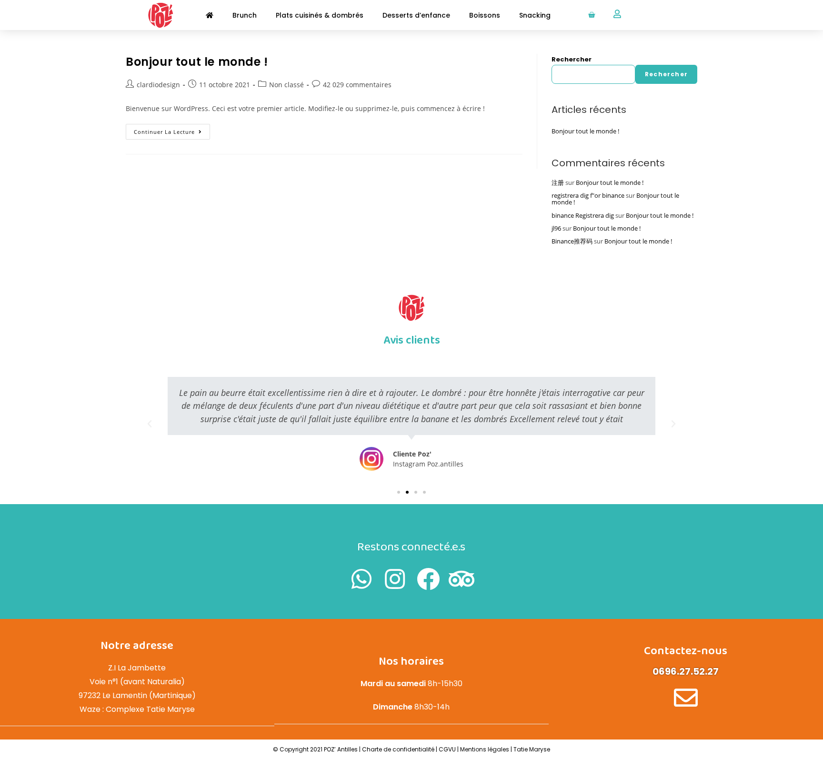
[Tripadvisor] (461, 578)
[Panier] (591, 15)
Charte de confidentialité (398, 749)
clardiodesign (158, 84)
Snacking (535, 15)
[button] (398, 492)
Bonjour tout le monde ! (197, 62)
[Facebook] (428, 578)
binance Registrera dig (583, 215)
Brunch (244, 15)
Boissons (484, 15)
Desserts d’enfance (416, 15)
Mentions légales (485, 749)
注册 (558, 182)
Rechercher (572, 59)
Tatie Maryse (531, 749)
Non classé (286, 84)
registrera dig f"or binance (588, 195)
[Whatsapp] (361, 578)
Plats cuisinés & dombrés (319, 15)
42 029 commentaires (357, 84)
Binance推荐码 (572, 241)
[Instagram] (394, 578)
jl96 (556, 228)
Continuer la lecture (172, 129)
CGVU (447, 749)
